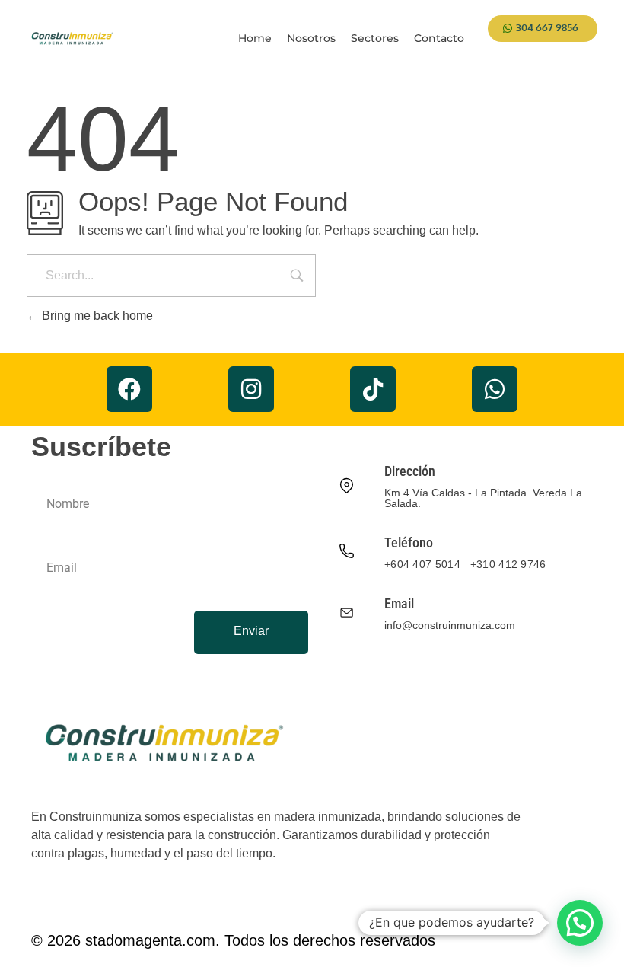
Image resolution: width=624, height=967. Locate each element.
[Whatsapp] (494, 389)
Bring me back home (96, 315)
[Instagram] (251, 389)
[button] (580, 923)
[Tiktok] (373, 389)
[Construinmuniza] (72, 38)
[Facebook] (129, 389)
